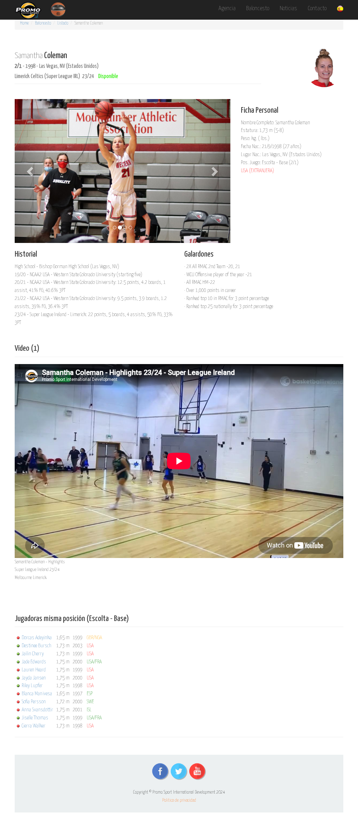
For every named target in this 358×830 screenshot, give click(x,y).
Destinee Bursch (36, 645)
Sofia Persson (34, 701)
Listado (62, 23)
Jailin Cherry (33, 653)
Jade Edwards (34, 661)
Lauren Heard (34, 669)
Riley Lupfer (32, 685)
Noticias (288, 9)
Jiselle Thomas (35, 717)
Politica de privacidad (179, 800)
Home (24, 23)
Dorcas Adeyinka (37, 637)
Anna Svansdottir (37, 709)
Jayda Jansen (34, 678)
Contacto (317, 9)
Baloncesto (257, 9)
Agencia (227, 9)
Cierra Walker (33, 725)
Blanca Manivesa (37, 693)
